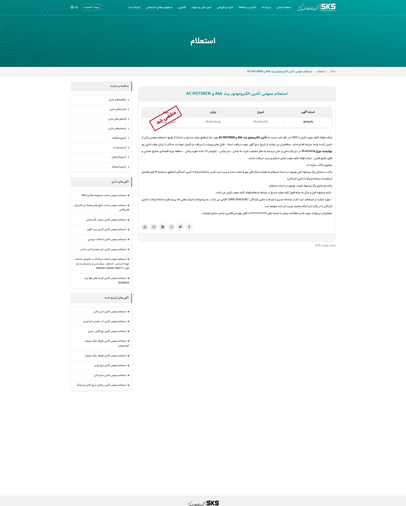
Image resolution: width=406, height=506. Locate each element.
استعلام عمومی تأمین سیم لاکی (110, 375)
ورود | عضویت (91, 7)
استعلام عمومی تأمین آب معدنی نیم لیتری (104, 322)
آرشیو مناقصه (119, 138)
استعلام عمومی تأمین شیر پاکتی (109, 312)
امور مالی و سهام (201, 7)
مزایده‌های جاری (118, 109)
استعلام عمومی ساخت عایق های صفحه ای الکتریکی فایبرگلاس (101, 208)
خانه (333, 72)
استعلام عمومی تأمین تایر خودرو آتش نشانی (103, 250)
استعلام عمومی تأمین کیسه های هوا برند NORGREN (106, 281)
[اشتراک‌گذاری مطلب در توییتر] (180, 227)
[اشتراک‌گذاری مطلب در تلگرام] (162, 227)
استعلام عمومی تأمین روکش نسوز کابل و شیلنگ (101, 385)
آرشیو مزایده (120, 148)
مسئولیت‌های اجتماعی (159, 7)
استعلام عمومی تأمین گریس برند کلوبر (106, 230)
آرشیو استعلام (119, 167)
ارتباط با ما (134, 7)
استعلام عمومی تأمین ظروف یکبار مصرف (105, 356)
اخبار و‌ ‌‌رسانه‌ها (247, 7)
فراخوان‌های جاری (117, 119)
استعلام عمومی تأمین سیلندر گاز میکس (106, 220)
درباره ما (266, 7)
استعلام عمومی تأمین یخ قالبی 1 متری (107, 331)
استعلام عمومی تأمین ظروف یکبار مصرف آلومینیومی (107, 343)
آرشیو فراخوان (119, 157)
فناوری (182, 7)
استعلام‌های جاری (117, 129)
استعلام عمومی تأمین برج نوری (110, 366)
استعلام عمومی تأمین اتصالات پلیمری (107, 240)
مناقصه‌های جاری (118, 100)
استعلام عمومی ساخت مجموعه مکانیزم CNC (103, 196)
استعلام (321, 72)
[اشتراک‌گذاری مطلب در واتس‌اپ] (171, 227)
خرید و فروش (225, 7)
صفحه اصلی (284, 7)
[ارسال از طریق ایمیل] (154, 227)
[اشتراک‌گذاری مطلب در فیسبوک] (189, 227)
